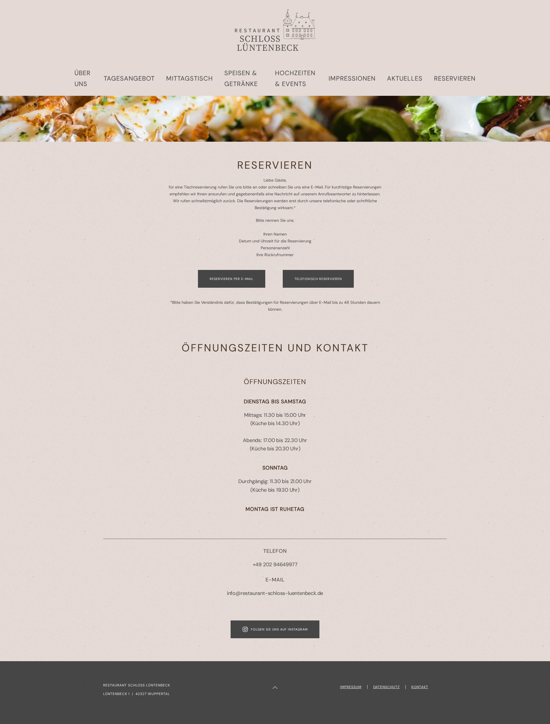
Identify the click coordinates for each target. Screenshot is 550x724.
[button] (275, 687)
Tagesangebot (129, 78)
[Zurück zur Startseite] (275, 31)
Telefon (275, 551)
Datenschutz (386, 687)
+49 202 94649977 (275, 564)
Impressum (351, 687)
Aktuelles (405, 78)
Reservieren (455, 78)
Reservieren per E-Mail (232, 279)
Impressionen (352, 78)
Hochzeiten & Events (295, 78)
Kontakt (419, 687)
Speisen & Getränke (241, 78)
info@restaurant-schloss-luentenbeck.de (275, 593)
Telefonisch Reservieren (318, 279)
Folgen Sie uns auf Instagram (279, 629)
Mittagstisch (189, 78)
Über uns (82, 78)
